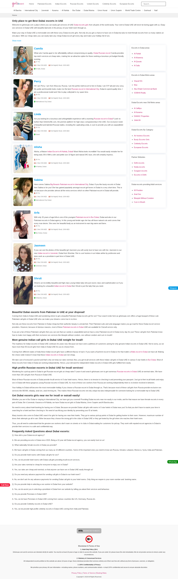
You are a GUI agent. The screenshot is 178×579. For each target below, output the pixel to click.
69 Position (138, 190)
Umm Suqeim (116, 10)
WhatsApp (173, 462)
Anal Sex (137, 194)
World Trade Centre (133, 10)
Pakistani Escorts (44, 4)
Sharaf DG (138, 81)
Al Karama (138, 112)
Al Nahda (65, 10)
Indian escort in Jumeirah (48, 253)
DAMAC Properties (141, 116)
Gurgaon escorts (140, 171)
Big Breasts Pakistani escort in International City (69, 184)
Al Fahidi (137, 54)
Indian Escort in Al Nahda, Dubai (60, 151)
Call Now (5, 485)
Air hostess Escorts (142, 136)
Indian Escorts (60, 4)
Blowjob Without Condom (144, 198)
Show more (16, 41)
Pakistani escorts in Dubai (73, 327)
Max (135, 85)
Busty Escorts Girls (141, 139)
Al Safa (137, 65)
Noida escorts (139, 167)
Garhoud (147, 10)
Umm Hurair (102, 10)
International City (31, 10)
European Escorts (127, 4)
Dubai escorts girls (81, 25)
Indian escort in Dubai (62, 286)
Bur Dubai (76, 10)
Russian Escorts (76, 4)
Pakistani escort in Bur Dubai (87, 217)
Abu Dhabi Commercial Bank (145, 89)
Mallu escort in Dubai (139, 352)
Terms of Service (89, 573)
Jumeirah (45, 10)
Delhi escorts (139, 163)
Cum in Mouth (139, 202)
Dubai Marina (89, 10)
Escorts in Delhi (140, 175)
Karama (55, 10)
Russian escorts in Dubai (127, 371)
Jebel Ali (137, 120)
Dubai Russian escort (102, 53)
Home (31, 4)
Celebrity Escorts (109, 4)
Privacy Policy (77, 573)
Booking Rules (101, 573)
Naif (155, 10)
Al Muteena (138, 58)
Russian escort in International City (85, 89)
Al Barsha (17, 10)
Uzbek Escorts (93, 4)
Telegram (173, 288)
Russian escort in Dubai (103, 119)
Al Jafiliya (137, 108)
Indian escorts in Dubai (55, 355)
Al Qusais (138, 61)
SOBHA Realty (140, 93)
